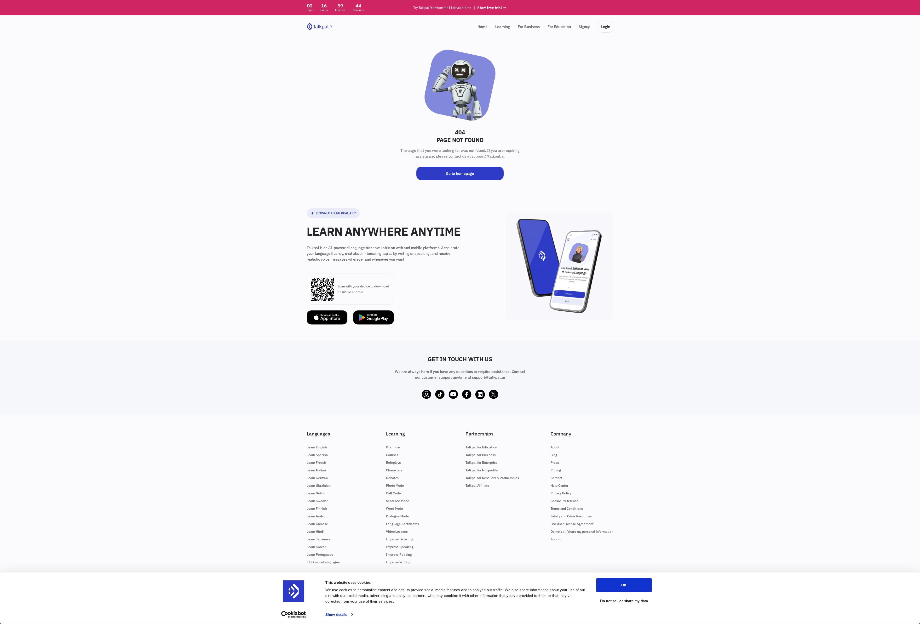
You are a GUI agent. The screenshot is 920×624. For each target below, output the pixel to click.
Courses (392, 455)
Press (555, 462)
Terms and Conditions (567, 508)
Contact (556, 478)
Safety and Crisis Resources (571, 516)
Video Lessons (397, 531)
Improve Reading (399, 554)
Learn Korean (317, 547)
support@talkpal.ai (488, 156)
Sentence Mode (397, 501)
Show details (336, 615)
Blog (554, 455)
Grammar (393, 447)
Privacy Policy (561, 493)
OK (624, 585)
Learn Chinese (317, 524)
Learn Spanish (317, 455)
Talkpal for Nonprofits (482, 470)
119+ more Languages (323, 562)
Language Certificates (402, 524)
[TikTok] (440, 394)
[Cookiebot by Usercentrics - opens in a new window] (294, 614)
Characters (394, 470)
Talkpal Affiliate (477, 485)
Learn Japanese (318, 539)
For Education (559, 26)
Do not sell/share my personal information (582, 531)
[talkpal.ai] (320, 27)
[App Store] (327, 317)
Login (605, 26)
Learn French (316, 462)
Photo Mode (395, 485)
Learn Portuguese (320, 554)
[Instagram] (426, 394)
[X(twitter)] (493, 394)
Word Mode (394, 508)
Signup (584, 26)
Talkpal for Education (481, 447)
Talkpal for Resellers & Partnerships (492, 478)
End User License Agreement (572, 524)
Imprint (556, 539)
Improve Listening (399, 539)
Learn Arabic (316, 516)
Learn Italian (316, 470)
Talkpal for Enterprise (481, 462)
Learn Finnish (317, 508)
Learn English (317, 447)
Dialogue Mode (397, 516)
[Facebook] (467, 394)
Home (482, 26)
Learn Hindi (315, 531)
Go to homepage (460, 173)
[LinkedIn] (480, 394)
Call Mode (393, 493)
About (555, 447)
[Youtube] (453, 394)
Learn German (317, 478)
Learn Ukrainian (319, 485)
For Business (529, 26)
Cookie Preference (564, 501)
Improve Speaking (399, 547)
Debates (392, 478)
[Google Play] (373, 317)
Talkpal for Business (481, 455)
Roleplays (393, 462)
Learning (502, 26)
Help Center (559, 485)
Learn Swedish (317, 501)
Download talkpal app (336, 213)
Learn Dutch (316, 493)
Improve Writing (398, 562)
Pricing (556, 470)
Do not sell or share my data (624, 601)
